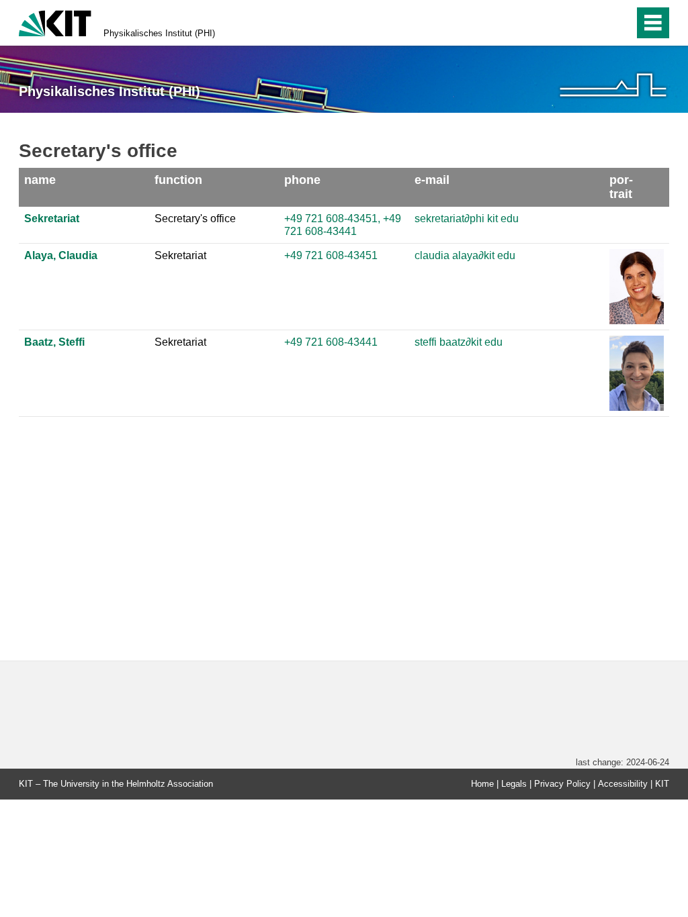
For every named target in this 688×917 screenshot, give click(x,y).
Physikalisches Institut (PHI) (159, 33)
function (178, 180)
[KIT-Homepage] (55, 22)
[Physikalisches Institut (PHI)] (613, 84)
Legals (514, 784)
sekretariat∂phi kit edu (467, 218)
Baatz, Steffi (54, 342)
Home (482, 784)
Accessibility (623, 784)
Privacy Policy (562, 784)
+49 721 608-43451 (331, 255)
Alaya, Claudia (60, 255)
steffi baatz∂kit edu (459, 342)
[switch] (595, 22)
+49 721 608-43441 (331, 342)
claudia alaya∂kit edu (465, 255)
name (40, 180)
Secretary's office (195, 218)
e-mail (432, 180)
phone (302, 180)
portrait (621, 187)
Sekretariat (51, 218)
